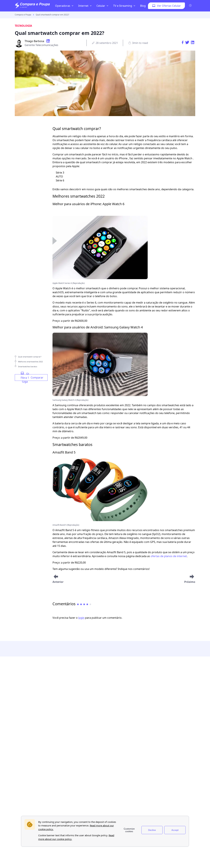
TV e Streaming (122, 6)
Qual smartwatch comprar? (29, 356)
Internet (83, 6)
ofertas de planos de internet (169, 556)
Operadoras (62, 6)
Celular (100, 6)
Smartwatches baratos (27, 366)
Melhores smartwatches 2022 (30, 361)
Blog (143, 6)
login (81, 617)
